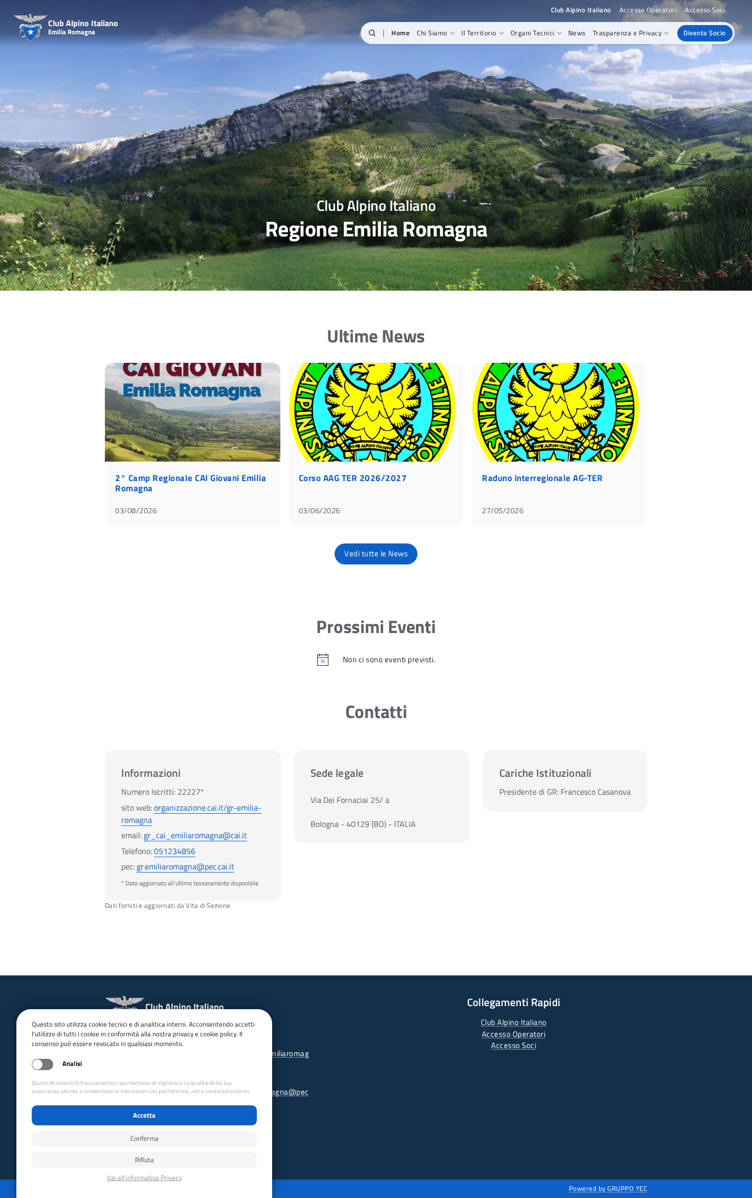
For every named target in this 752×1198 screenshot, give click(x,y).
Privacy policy (144, 1178)
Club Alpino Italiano (514, 1022)
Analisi (72, 1064)
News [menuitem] (577, 33)
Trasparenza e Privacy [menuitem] (627, 33)
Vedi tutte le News (376, 553)
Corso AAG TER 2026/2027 (353, 478)
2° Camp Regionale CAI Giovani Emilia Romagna (190, 483)
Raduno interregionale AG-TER (542, 478)
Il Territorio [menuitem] (479, 33)
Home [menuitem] (400, 33)
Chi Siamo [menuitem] (432, 33)
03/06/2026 (319, 510)
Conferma (144, 1138)
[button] (372, 33)
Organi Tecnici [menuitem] (533, 33)
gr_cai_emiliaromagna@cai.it (195, 835)
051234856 (174, 851)
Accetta (144, 1115)
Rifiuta (144, 1160)
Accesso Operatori (648, 10)
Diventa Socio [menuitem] (704, 33)
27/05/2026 (502, 510)
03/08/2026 (136, 510)
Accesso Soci (705, 10)
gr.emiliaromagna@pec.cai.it (185, 866)
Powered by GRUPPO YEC (608, 1188)
